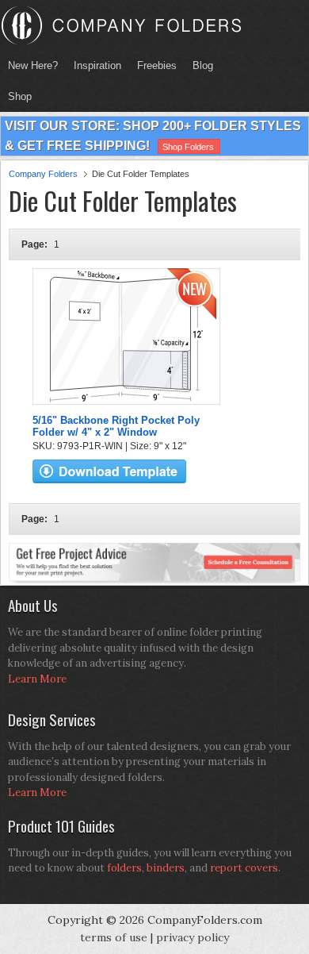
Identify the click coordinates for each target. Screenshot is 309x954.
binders (166, 868)
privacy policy (192, 937)
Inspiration (97, 65)
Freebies (153, 65)
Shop (16, 96)
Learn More (37, 679)
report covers (244, 868)
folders (124, 868)
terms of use (113, 937)
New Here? (33, 65)
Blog (203, 65)
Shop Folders (188, 147)
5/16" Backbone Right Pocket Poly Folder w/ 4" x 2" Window (116, 426)
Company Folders (43, 174)
